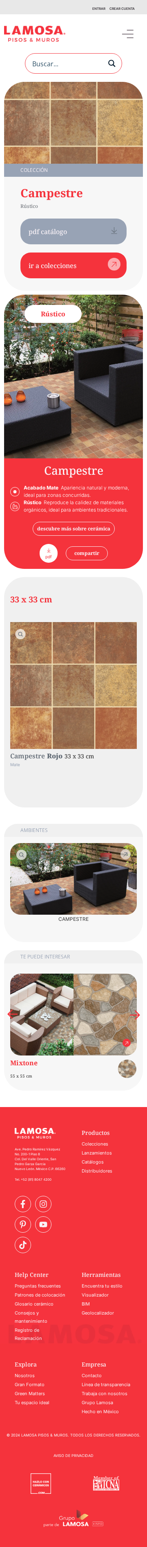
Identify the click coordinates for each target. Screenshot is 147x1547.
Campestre (51, 193)
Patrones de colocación (40, 1295)
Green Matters (30, 1393)
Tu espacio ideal (32, 1402)
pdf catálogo (48, 231)
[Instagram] (43, 1204)
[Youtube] (43, 1224)
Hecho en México (100, 1411)
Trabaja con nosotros (104, 1393)
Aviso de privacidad (73, 1455)
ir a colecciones (52, 265)
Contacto (92, 1375)
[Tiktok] (23, 1245)
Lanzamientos (97, 1153)
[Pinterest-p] (23, 1224)
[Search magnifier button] (112, 63)
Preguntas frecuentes (38, 1286)
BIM (86, 1304)
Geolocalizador (98, 1313)
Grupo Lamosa (97, 1402)
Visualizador (95, 1295)
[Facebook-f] (23, 1204)
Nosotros (25, 1375)
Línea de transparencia (106, 1384)
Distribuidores (97, 1171)
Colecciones (95, 1144)
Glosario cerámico (34, 1304)
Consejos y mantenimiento (31, 1317)
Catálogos (93, 1162)
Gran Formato (30, 1384)
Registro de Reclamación (28, 1334)
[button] (127, 33)
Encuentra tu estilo (102, 1286)
